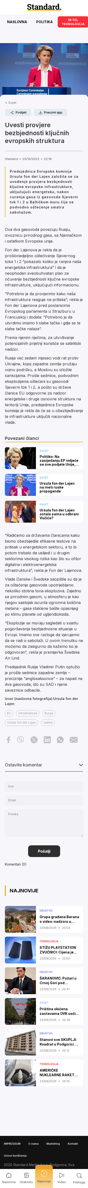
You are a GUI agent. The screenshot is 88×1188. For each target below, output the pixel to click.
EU (9, 713)
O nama (33, 1143)
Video (61, 1182)
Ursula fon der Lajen (21, 722)
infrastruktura (27, 713)
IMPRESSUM (12, 1143)
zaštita (48, 722)
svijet (12, 102)
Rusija (48, 713)
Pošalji (44, 851)
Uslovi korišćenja (15, 1155)
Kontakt (73, 1143)
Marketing (53, 1143)
